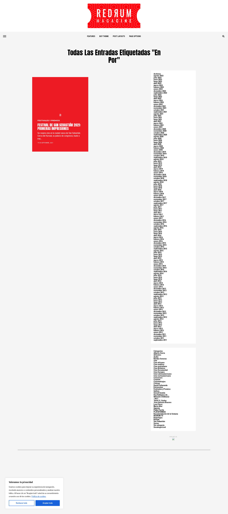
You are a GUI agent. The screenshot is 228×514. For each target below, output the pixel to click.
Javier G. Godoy (160, 400)
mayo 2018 (158, 188)
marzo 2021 (158, 123)
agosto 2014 (158, 273)
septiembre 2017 (160, 203)
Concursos (158, 378)
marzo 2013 (158, 306)
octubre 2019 (159, 156)
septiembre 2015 (160, 249)
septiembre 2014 (160, 271)
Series (156, 423)
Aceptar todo (48, 503)
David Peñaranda (160, 385)
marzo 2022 (158, 100)
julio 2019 (157, 161)
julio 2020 (157, 138)
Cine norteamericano (162, 376)
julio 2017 (157, 207)
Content (157, 380)
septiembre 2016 (160, 226)
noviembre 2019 (160, 154)
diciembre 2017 (160, 197)
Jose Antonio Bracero (162, 402)
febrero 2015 (159, 262)
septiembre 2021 (160, 112)
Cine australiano (160, 366)
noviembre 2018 (160, 176)
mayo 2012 (158, 325)
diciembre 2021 (160, 106)
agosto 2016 (158, 228)
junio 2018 (158, 186)
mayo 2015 (158, 256)
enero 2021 (158, 127)
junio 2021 (158, 117)
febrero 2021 (159, 125)
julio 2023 (157, 78)
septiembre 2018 (160, 180)
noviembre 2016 (160, 222)
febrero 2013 (159, 308)
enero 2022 (158, 104)
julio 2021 (157, 116)
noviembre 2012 (160, 313)
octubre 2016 (159, 224)
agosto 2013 (158, 296)
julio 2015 (157, 252)
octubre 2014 (159, 270)
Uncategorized (160, 427)
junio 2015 (158, 254)
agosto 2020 (158, 136)
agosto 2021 (158, 114)
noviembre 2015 (160, 245)
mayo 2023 (158, 81)
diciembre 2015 (160, 243)
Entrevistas (158, 387)
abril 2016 (157, 235)
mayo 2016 (158, 233)
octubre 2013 (159, 292)
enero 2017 (158, 218)
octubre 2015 (159, 247)
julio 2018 (157, 184)
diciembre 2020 (160, 129)
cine (155, 361)
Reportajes (158, 418)
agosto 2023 (158, 76)
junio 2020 (158, 140)
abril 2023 (157, 83)
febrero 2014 (159, 285)
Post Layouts (119, 36)
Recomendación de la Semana (166, 414)
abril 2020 (157, 144)
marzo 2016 (158, 237)
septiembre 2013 (160, 294)
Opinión (157, 408)
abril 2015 (157, 258)
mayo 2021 (158, 119)
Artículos (157, 355)
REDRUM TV (158, 416)
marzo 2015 (158, 260)
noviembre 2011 (160, 336)
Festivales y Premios (162, 389)
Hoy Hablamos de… (161, 395)
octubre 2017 (159, 201)
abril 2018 (157, 190)
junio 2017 (158, 209)
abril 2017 (157, 213)
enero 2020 (158, 150)
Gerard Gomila (159, 393)
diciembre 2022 (160, 91)
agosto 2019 (158, 159)
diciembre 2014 (160, 266)
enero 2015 (158, 264)
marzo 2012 (158, 329)
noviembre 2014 (160, 268)
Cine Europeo (159, 372)
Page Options (135, 36)
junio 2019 (158, 163)
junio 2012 (158, 323)
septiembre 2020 (160, 135)
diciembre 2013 (160, 289)
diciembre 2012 (160, 311)
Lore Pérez (158, 404)
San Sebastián (159, 421)
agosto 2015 (158, 251)
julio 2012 (157, 321)
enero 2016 (158, 241)
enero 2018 (158, 195)
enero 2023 (158, 89)
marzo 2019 (158, 169)
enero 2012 (158, 332)
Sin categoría (159, 425)
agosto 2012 (158, 319)
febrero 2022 (159, 102)
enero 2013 (158, 309)
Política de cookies (39, 496)
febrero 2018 (159, 194)
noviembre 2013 (160, 290)
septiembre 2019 (160, 157)
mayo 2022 (158, 97)
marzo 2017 (158, 214)
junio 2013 (158, 300)
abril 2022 (157, 98)
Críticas (157, 383)
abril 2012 (157, 327)
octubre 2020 (159, 133)
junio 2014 (158, 277)
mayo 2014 (158, 279)
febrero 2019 (159, 171)
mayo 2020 (158, 142)
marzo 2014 (158, 283)
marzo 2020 (158, 146)
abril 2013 (157, 304)
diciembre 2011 (160, 334)
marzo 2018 (158, 192)
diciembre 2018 (160, 175)
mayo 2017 (158, 211)
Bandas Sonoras (160, 359)
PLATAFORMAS (160, 412)
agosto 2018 (158, 182)
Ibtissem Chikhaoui (161, 397)
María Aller (158, 406)
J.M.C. (156, 399)
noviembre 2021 (160, 108)
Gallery (156, 391)
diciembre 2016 (160, 220)
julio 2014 (157, 275)
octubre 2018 (159, 178)
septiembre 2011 (160, 340)
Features (91, 36)
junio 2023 (158, 79)
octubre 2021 (159, 110)
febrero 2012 (159, 330)
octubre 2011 (159, 338)
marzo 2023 (158, 85)
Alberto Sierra (159, 353)
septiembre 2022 (160, 93)
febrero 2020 (159, 148)
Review (156, 419)
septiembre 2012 (160, 317)
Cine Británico (159, 368)
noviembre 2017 (160, 199)
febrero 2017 (159, 216)
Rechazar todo (21, 503)
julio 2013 (157, 298)
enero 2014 (158, 287)
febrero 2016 (159, 239)
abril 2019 (157, 167)
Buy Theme (104, 36)
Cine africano (159, 362)
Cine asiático (159, 364)
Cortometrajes (159, 381)
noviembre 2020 (160, 131)
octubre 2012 (159, 315)
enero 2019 (158, 173)
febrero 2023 (159, 87)
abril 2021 (157, 121)
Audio (156, 357)
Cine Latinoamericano (163, 374)
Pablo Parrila (159, 410)
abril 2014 (157, 281)
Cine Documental (161, 370)
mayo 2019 (158, 165)
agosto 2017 (158, 205)
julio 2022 (157, 95)
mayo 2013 (158, 302)
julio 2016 (157, 230)
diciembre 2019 (160, 152)
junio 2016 (158, 232)
